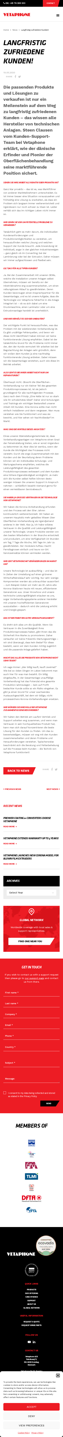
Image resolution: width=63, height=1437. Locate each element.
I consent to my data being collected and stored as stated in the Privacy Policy (31, 1095)
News (14, 30)
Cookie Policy (24, 1433)
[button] (58, 1375)
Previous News (13, 789)
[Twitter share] (19, 76)
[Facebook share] (15, 76)
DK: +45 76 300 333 (15, 3)
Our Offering (31, 1293)
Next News (52, 789)
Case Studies (31, 1297)
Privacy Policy (37, 1433)
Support (31, 1301)
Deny (31, 1416)
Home (6, 30)
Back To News (18, 770)
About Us (31, 1304)
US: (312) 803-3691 (15, 9)
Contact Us (51, 4)
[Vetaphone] (16, 14)
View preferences (31, 1425)
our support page (34, 978)
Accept (31, 1406)
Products (31, 1290)
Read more (9, 826)
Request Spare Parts (31, 1325)
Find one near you (30, 941)
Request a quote (32, 1322)
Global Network (31, 1308)
